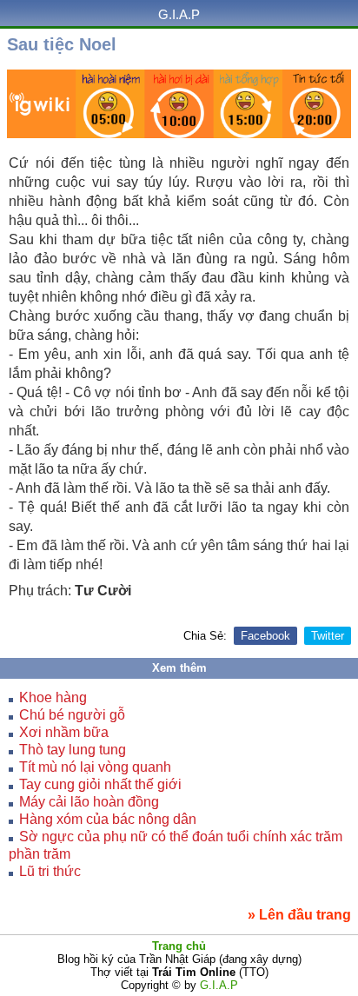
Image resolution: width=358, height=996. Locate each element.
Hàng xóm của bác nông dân (107, 819)
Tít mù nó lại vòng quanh (95, 767)
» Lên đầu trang (299, 914)
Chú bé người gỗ (72, 714)
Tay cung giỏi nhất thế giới (100, 784)
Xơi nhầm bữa (64, 732)
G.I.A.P (179, 14)
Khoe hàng (53, 697)
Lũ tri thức (50, 871)
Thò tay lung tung (72, 749)
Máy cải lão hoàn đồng (89, 801)
